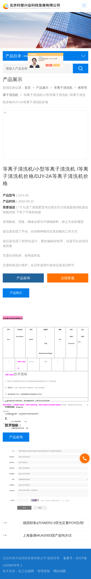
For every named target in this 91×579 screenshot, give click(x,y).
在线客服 (67, 278)
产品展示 (42, 87)
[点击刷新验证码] (34, 500)
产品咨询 (23, 278)
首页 (28, 87)
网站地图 (59, 571)
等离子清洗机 (63, 87)
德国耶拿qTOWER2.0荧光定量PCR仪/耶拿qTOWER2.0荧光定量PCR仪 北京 (53, 524)
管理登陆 (43, 571)
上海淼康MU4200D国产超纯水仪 (47, 535)
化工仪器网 (26, 571)
